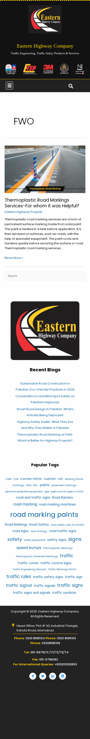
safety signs (56, 540)
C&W (9, 479)
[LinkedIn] (52, 676)
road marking (25, 504)
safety (14, 539)
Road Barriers (62, 497)
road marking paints (44, 514)
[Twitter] (42, 676)
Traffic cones (28, 563)
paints (45, 485)
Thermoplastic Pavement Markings (37, 556)
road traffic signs (62, 531)
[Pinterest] (62, 676)
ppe (47, 491)
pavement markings (63, 485)
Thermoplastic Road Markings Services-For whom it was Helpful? (42, 203)
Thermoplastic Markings (58, 548)
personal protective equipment (24, 491)
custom (50, 479)
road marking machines (57, 504)
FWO (60, 479)
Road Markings (16, 524)
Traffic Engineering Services (29, 569)
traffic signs (70, 585)
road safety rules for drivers (67, 525)
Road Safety (39, 524)
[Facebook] (32, 676)
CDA (15, 479)
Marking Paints (74, 479)
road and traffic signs (33, 497)
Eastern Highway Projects (23, 212)
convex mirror (31, 479)
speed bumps (28, 547)
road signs (20, 531)
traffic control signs (56, 563)
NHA (28, 485)
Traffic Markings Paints (62, 569)
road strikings (38, 531)
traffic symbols (64, 593)
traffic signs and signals (31, 593)
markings (18, 485)
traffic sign (73, 577)
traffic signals (44, 586)
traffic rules (18, 576)
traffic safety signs (48, 577)
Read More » (14, 258)
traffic (66, 556)
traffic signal (19, 585)
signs (74, 539)
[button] (9, 86)
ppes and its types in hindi (67, 491)
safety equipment (34, 540)
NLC (35, 485)
